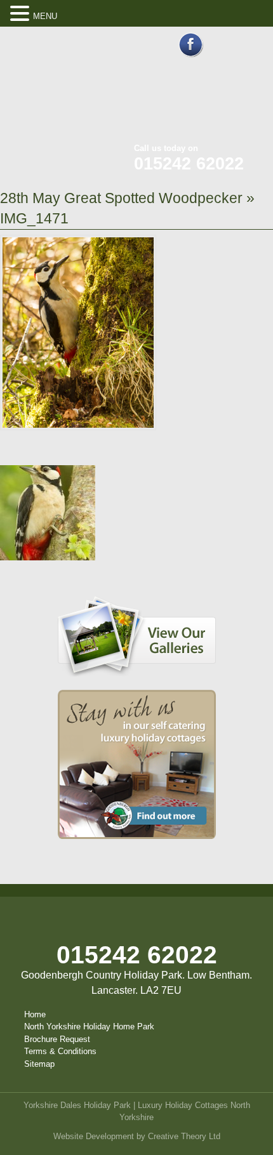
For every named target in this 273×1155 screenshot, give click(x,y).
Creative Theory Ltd (184, 1136)
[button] (21, 13)
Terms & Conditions (60, 1051)
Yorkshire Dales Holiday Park (77, 1105)
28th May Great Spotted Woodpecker (121, 198)
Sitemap (39, 1064)
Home (35, 1014)
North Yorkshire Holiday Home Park (89, 1026)
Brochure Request (57, 1039)
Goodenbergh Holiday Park (63, 89)
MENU (45, 16)
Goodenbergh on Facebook (190, 44)
